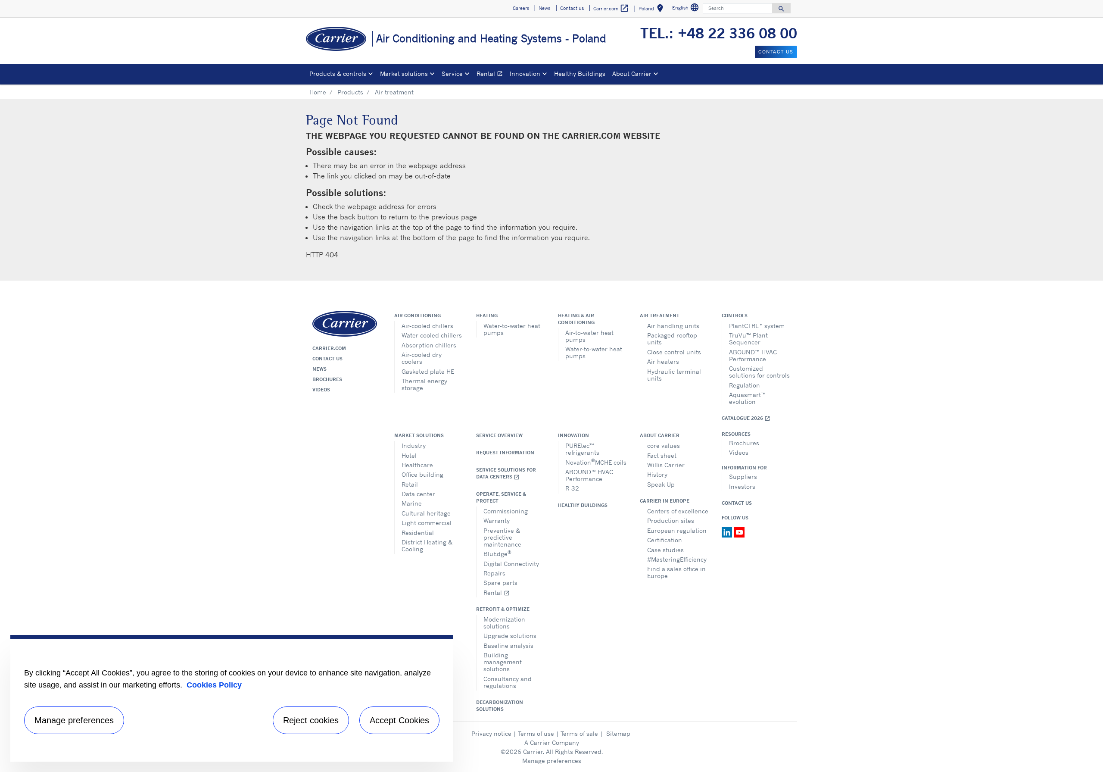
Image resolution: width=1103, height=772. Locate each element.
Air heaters (663, 361)
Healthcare (417, 465)
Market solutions (419, 435)
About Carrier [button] (631, 73)
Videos (321, 390)
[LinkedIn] (728, 531)
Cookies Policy (214, 685)
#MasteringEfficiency (677, 559)
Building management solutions (502, 661)
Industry (414, 445)
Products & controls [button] (337, 73)
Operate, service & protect (501, 497)
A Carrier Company (551, 742)
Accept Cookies (399, 720)
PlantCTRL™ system (757, 325)
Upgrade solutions (509, 635)
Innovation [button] (525, 73)
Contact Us (737, 503)
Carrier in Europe (664, 501)
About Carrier (659, 435)
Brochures (327, 379)
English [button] (686, 9)
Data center (418, 493)
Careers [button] (521, 8)
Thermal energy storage (424, 384)
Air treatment (659, 316)
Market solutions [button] (404, 73)
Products (350, 92)
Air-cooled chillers (427, 325)
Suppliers (743, 476)
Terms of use (536, 733)
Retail (410, 484)
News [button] (544, 8)
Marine (412, 503)
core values (663, 445)
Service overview (499, 435)
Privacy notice (491, 733)
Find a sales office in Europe (676, 572)
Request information (505, 453)
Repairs (494, 573)
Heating (487, 316)
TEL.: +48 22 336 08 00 (718, 33)
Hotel (409, 455)
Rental (491, 75)
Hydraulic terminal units (674, 375)
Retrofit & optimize (503, 609)
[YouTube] (739, 531)
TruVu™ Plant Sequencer (748, 338)
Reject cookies (311, 720)
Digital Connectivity (511, 563)
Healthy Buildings (579, 73)
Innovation (573, 435)
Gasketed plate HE (428, 371)
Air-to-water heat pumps (589, 336)
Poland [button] (653, 9)
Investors (742, 486)
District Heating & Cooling (427, 545)
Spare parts (500, 582)
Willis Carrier (666, 465)
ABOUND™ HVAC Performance (753, 355)
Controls (735, 316)
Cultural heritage (426, 513)
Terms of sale (579, 733)
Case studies (665, 549)
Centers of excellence (677, 511)
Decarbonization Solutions (499, 705)
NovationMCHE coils (595, 461)
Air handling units (673, 325)
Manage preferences (551, 760)
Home (317, 92)
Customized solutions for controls (759, 372)
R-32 (572, 488)
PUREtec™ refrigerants (582, 449)
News (319, 369)
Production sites (670, 520)
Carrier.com (329, 348)
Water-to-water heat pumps (511, 329)
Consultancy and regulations (507, 682)
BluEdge (497, 553)
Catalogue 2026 (746, 418)
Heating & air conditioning (576, 319)
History (657, 474)
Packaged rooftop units (672, 338)
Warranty (496, 520)
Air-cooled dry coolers (422, 358)
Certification (664, 540)
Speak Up (661, 484)
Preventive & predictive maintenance (502, 537)
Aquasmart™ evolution (747, 398)
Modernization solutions (504, 623)
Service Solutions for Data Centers (506, 473)
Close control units (674, 352)
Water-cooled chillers (432, 335)
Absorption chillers (429, 345)
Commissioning (505, 511)
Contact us (327, 359)
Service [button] (452, 73)
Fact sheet (661, 455)
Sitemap (618, 733)
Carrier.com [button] (611, 8)
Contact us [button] (572, 8)
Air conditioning (417, 316)
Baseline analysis (508, 645)
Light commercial (427, 522)
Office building (422, 474)
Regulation (744, 385)
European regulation (677, 530)
